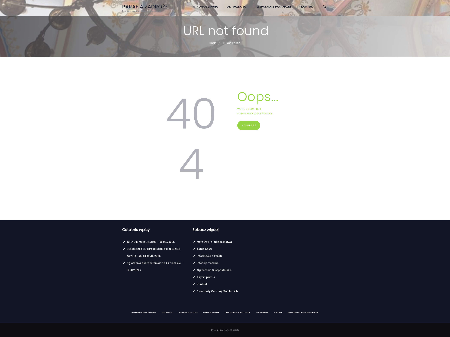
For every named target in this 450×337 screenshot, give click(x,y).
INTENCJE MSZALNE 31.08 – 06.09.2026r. (151, 242)
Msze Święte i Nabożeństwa (214, 242)
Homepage (249, 125)
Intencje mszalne (207, 263)
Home (213, 43)
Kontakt (202, 284)
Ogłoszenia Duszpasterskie (214, 270)
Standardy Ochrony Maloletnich (217, 291)
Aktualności (204, 249)
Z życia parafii (206, 277)
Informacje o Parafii (209, 256)
